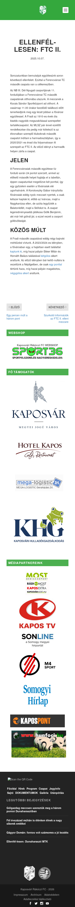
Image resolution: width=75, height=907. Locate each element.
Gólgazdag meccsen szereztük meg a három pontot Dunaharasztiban (34, 809)
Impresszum (21, 894)
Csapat (43, 788)
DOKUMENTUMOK (26, 793)
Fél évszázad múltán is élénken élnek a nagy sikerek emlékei (34, 821)
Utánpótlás (57, 793)
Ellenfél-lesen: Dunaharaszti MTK (27, 841)
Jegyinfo (54, 788)
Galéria (44, 793)
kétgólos (45, 256)
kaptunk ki (16, 251)
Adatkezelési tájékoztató (37, 899)
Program (32, 788)
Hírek (21, 788)
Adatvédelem (51, 894)
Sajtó (10, 793)
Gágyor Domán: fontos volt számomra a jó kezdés (37, 832)
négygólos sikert (19, 273)
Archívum (36, 894)
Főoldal (12, 788)
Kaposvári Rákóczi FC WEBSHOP (37, 345)
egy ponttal (55, 264)
